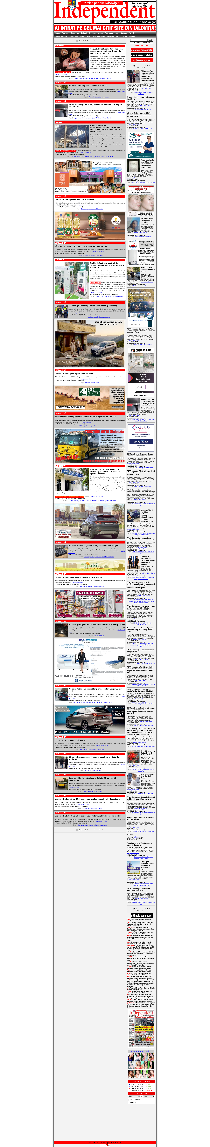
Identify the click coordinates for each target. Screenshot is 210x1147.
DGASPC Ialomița (73, 500)
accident (101, 636)
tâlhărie (146, 535)
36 (99, 41)
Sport (100, 33)
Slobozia (141, 535)
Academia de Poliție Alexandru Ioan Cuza (142, 884)
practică (141, 579)
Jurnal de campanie (127, 36)
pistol (97, 383)
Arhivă (131, 33)
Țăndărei (145, 552)
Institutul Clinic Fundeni (86, 78)
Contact (124, 33)
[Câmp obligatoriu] (141, 1047)
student (146, 579)
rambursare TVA (147, 344)
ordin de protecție (92, 808)
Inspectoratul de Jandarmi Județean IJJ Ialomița (88, 118)
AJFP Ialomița (138, 344)
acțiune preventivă (100, 426)
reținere (96, 97)
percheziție (106, 317)
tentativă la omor (104, 97)
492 (138, 67)
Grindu (90, 791)
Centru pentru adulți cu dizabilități (95, 500)
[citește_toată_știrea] (145, 88)
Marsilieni (138, 236)
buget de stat (147, 486)
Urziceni (75, 78)
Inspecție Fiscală (145, 684)
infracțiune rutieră (97, 255)
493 (142, 67)
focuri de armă (143, 857)
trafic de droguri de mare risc (102, 78)
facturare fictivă (143, 603)
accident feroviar (150, 831)
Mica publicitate (99, 36)
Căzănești (145, 503)
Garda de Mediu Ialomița (105, 156)
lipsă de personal (111, 500)
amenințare (100, 586)
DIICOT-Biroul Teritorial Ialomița (145, 643)
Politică (84, 33)
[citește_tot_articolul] (61, 74)
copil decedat (140, 831)
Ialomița (135, 128)
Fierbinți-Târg (148, 623)
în (139, 920)
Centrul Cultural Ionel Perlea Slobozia (143, 769)
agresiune (148, 109)
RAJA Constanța (137, 503)
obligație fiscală (141, 686)
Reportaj (92, 33)
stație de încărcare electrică (109, 296)
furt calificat (144, 92)
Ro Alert (139, 182)
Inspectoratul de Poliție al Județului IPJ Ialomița (87, 702)
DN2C (152, 128)
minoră (149, 236)
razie (101, 317)
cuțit (109, 118)
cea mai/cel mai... (61, 36)
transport (150, 468)
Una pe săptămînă (77, 36)
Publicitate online (111, 33)
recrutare (147, 885)
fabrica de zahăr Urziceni (84, 156)
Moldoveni (145, 813)
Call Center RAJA (148, 794)
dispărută (144, 236)
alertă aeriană (146, 182)
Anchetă (65, 33)
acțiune (110, 702)
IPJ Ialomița (81, 426)
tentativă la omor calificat (141, 858)
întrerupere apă (141, 624)
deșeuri (95, 156)
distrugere (94, 586)
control (153, 684)
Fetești (144, 663)
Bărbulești (97, 317)
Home (57, 33)
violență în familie (97, 209)
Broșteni (137, 109)
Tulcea (153, 182)
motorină (141, 94)
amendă (150, 725)
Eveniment (75, 33)
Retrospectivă (112, 36)
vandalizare (120, 296)
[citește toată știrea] (84, 205)
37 (102, 41)
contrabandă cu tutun (108, 557)
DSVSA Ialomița (138, 468)
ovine (145, 468)
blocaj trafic (146, 128)
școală (93, 426)
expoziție (141, 771)
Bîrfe (88, 36)
